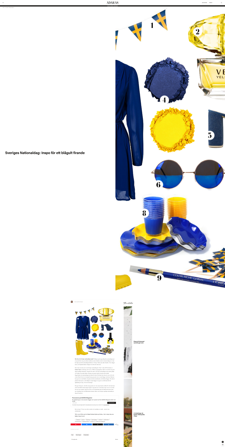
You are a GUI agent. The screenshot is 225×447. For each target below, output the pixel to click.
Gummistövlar (78, 421)
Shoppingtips (11, 7)
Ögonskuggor (94, 419)
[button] (3, 3)
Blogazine (204, 2)
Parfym (83, 419)
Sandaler (100, 419)
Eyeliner (92, 421)
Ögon (72, 434)
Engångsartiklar (85, 421)
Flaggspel (78, 419)
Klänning (88, 419)
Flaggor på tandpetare (100, 421)
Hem (4, 7)
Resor (210, 2)
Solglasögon (106, 419)
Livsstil (6, 7)
